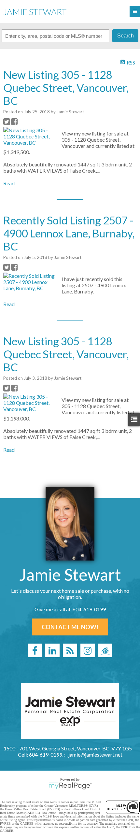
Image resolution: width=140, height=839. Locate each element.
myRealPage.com (70, 785)
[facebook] (35, 650)
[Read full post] (30, 136)
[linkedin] (52, 650)
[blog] (70, 650)
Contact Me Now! (70, 627)
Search (125, 35)
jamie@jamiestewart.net (95, 754)
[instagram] (87, 650)
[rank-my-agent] (105, 650)
